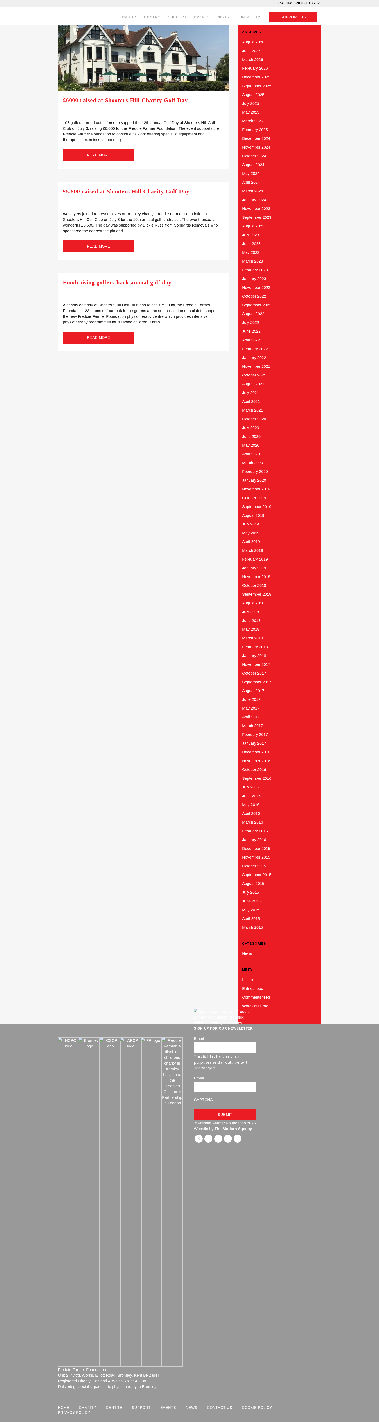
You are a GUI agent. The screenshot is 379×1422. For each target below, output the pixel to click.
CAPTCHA (203, 1099)
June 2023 (251, 243)
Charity (87, 1408)
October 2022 (254, 296)
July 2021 (250, 393)
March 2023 (252, 261)
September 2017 (256, 682)
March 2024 (252, 191)
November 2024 (256, 147)
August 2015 (253, 883)
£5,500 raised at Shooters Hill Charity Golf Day (126, 191)
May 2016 (250, 804)
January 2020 (254, 480)
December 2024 (256, 138)
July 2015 (250, 892)
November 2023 (256, 208)
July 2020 (250, 428)
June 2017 (251, 699)
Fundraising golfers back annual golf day (117, 282)
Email (199, 1038)
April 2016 (251, 813)
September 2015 (256, 875)
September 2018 (256, 594)
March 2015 (252, 927)
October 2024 (254, 156)
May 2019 (250, 533)
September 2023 (256, 217)
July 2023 (250, 235)
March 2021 (252, 410)
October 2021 (254, 375)
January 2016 (254, 840)
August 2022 (253, 314)
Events (168, 1408)
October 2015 (254, 866)
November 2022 (256, 287)
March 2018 (252, 638)
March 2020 (252, 463)
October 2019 (254, 498)
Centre (114, 1408)
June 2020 (251, 436)
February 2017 (255, 734)
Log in (247, 980)
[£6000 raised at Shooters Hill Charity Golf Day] (143, 58)
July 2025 (250, 103)
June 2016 (251, 796)
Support (141, 1408)
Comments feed (256, 997)
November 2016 (256, 761)
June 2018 (251, 620)
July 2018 (250, 612)
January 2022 (254, 357)
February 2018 (255, 647)
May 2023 (250, 252)
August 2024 (253, 165)
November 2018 (256, 577)
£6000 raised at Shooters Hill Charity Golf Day (125, 100)
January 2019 (254, 568)
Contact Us (219, 1408)
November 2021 (256, 366)
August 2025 (253, 94)
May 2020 (250, 445)
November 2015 (256, 857)
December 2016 (256, 752)
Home (63, 1408)
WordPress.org (255, 1006)
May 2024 (250, 173)
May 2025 (250, 112)
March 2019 (252, 550)
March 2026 (252, 59)
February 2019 (255, 559)
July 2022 (250, 322)
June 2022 (251, 331)
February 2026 (255, 68)
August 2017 (253, 691)
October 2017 (254, 673)
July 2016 (250, 787)
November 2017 (256, 664)
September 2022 (256, 305)
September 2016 (256, 778)
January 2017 (254, 743)
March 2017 (252, 726)
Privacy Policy (74, 1413)
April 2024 (251, 182)
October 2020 (254, 419)
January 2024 (254, 200)
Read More (98, 155)
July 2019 (250, 524)
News (247, 953)
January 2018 (254, 655)
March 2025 (252, 121)
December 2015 (256, 848)
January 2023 (254, 279)
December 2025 (256, 77)
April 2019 (251, 542)
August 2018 (253, 603)
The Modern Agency (233, 1129)
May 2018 (250, 629)
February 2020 (255, 471)
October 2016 (254, 769)
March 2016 (252, 822)
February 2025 (255, 130)
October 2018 (254, 585)
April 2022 (251, 340)
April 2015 (251, 918)
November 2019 (256, 489)
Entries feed (252, 988)
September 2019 (256, 506)
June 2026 (251, 51)
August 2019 (253, 515)
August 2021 (253, 384)
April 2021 (251, 401)
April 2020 (251, 454)
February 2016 (255, 831)
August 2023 (253, 226)
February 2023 (255, 270)
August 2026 (253, 42)
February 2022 (255, 349)
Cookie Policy (257, 1408)
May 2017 (250, 708)
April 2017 (251, 717)
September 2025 (256, 86)
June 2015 (251, 901)
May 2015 (250, 910)
